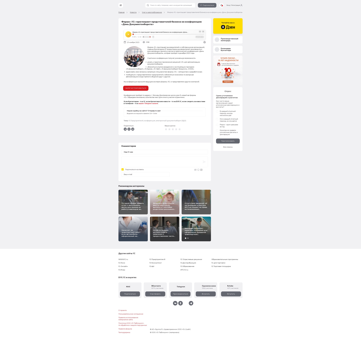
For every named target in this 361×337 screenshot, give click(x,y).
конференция (149, 121)
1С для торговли (218, 263)
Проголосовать (227, 141)
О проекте (122, 310)
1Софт (151, 266)
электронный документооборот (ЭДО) (171, 121)
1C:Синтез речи (199, 36)
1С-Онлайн (123, 266)
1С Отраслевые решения (191, 259)
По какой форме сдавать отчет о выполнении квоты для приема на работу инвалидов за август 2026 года (132, 207)
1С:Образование (187, 266)
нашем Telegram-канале (148, 103)
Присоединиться (180, 294)
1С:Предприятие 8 (136, 121)
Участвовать (155, 294)
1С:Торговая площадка (221, 266)
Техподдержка (124, 332)
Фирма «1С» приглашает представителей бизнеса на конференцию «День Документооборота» (167, 32)
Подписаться (208, 5)
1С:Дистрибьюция (188, 263)
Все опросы (228, 147)
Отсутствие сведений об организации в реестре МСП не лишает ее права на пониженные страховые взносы (196, 207)
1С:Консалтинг (155, 263)
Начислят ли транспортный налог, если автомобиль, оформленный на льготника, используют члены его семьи (131, 235)
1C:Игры (121, 270)
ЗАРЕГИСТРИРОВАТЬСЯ (135, 88)
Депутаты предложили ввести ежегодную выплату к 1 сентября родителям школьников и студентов (164, 207)
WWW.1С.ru (123, 259)
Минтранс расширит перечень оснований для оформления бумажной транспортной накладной (196, 232)
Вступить (206, 294)
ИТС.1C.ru (184, 270)
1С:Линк (121, 263)
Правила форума (125, 329)
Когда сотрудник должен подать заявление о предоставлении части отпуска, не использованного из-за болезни (163, 236)
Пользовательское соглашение (130, 314)
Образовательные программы (225, 259)
